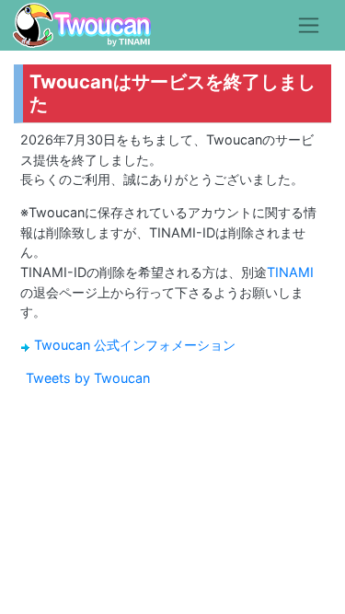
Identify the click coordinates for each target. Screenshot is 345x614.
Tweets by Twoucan (88, 378)
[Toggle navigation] (308, 24)
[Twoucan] (82, 25)
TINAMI (290, 272)
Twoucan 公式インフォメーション (135, 345)
